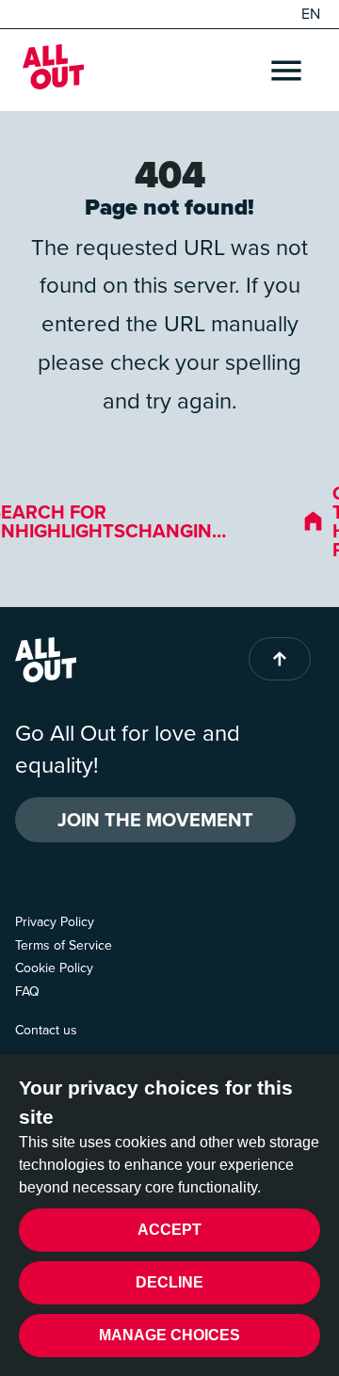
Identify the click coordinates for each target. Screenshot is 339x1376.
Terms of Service (63, 945)
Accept (169, 1230)
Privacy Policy (54, 922)
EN (310, 14)
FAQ (27, 991)
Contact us (46, 1030)
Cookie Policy (54, 968)
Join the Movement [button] (155, 820)
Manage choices (169, 1335)
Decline (169, 1282)
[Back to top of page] (280, 658)
